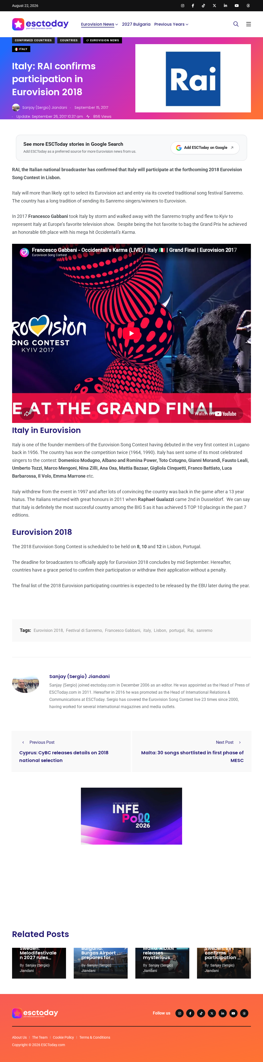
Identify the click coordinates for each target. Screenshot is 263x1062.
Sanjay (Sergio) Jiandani (79, 676)
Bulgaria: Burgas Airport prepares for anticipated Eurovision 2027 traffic (100, 959)
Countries (69, 40)
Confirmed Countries (33, 40)
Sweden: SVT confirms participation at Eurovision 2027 (224, 955)
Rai (190, 630)
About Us (19, 1037)
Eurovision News (97, 24)
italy (147, 630)
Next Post (224, 742)
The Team (40, 1037)
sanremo (204, 630)
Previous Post (42, 742)
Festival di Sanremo (84, 630)
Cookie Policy (63, 1037)
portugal (176, 630)
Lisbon (160, 630)
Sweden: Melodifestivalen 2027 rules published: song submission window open (39, 959)
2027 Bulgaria (136, 24)
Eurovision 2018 (48, 630)
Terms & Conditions (94, 1037)
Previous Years (169, 24)
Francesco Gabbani (122, 630)
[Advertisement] (131, 888)
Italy (22, 49)
